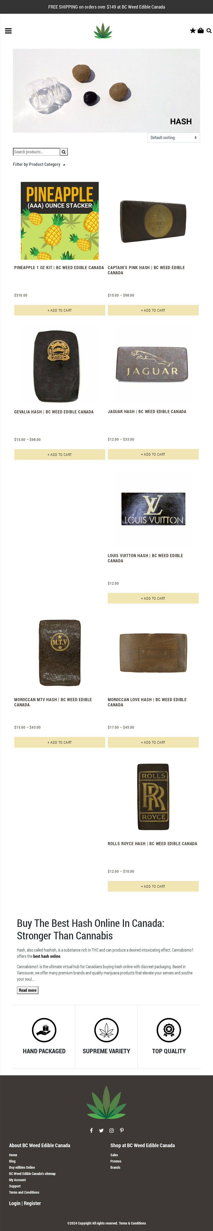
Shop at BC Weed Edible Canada (142, 1145)
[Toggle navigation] (8, 31)
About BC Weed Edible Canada (39, 1145)
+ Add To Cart (60, 310)
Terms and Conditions (24, 1192)
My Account (17, 1179)
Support (15, 1186)
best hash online (46, 956)
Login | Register (25, 1203)
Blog (12, 1161)
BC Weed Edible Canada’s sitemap (32, 1173)
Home (13, 1154)
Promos (115, 1161)
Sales (114, 1154)
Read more (27, 990)
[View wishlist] (192, 30)
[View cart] (200, 30)
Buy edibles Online (22, 1167)
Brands (115, 1167)
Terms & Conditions (132, 1223)
